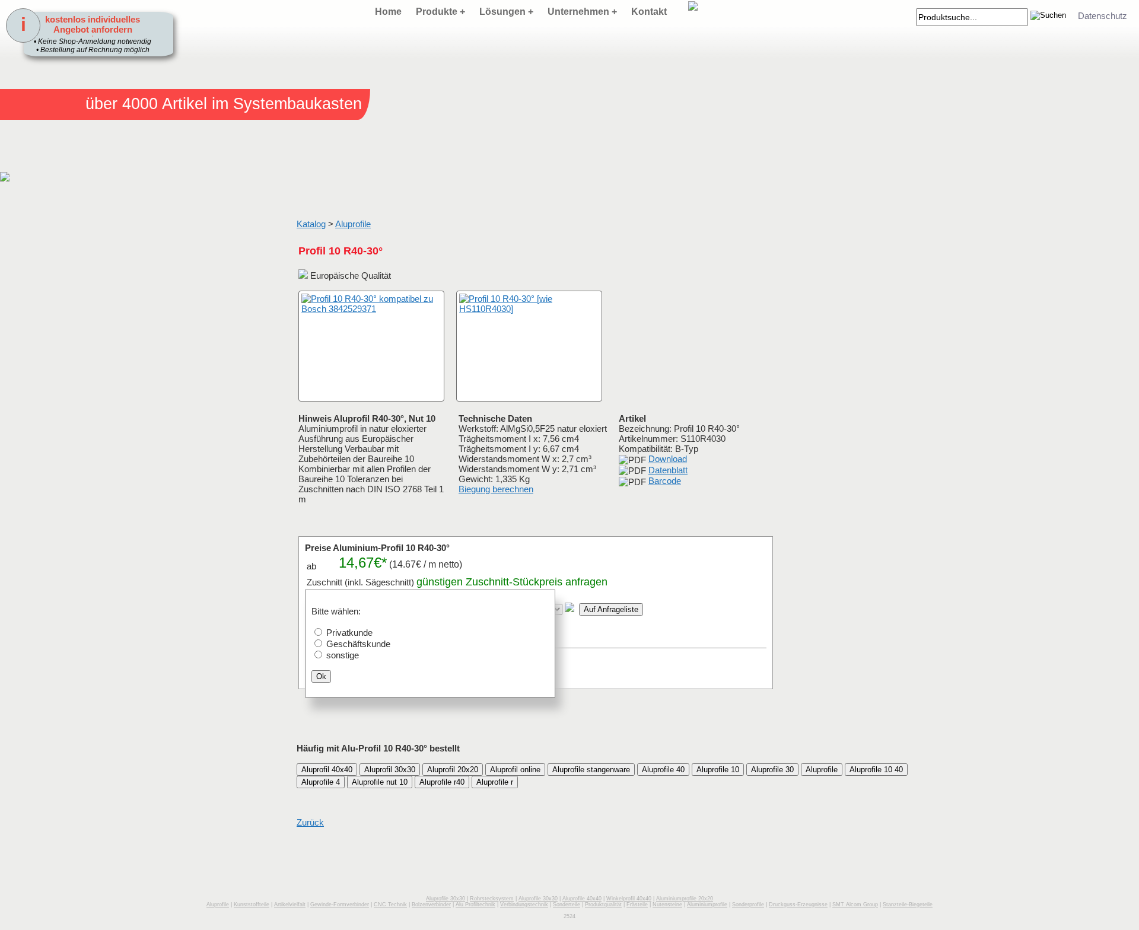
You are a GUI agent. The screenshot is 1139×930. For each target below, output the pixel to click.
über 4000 (121, 104)
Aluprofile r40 (441, 782)
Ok (321, 676)
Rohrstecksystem (492, 899)
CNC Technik (390, 904)
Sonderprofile (748, 904)
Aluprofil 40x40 (326, 769)
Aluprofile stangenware (591, 769)
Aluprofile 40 (663, 769)
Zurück (310, 822)
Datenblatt (668, 470)
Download (667, 459)
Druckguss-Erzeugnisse (798, 904)
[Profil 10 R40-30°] (371, 346)
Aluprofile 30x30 (445, 899)
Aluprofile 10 (717, 769)
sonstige (342, 655)
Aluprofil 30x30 (389, 769)
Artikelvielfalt (290, 904)
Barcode (664, 481)
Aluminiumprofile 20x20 (684, 899)
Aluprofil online (515, 769)
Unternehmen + (582, 12)
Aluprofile (353, 224)
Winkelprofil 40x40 (628, 899)
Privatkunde (349, 633)
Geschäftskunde (358, 644)
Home (388, 12)
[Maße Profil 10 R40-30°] (529, 346)
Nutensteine (667, 904)
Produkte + (440, 12)
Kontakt (649, 12)
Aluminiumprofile (707, 904)
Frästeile (637, 904)
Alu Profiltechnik (475, 904)
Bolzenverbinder (431, 904)
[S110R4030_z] (311, 389)
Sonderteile (566, 904)
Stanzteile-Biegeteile (908, 904)
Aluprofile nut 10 (380, 782)
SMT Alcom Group (855, 904)
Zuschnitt (487, 582)
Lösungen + (506, 12)
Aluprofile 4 (320, 782)
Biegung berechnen (496, 489)
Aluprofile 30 (772, 769)
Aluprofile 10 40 (876, 769)
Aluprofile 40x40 (582, 899)
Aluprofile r (494, 782)
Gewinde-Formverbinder (339, 904)
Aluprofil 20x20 (452, 769)
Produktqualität (603, 904)
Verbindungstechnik (524, 904)
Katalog (311, 224)
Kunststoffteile (251, 904)
